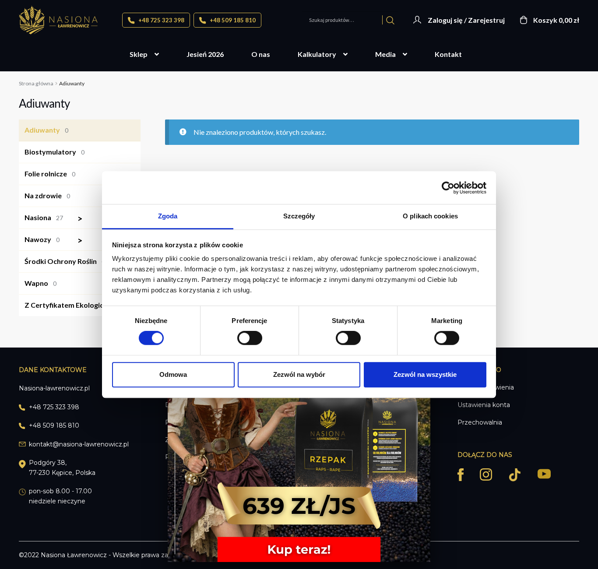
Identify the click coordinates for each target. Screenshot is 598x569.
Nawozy (53, 240)
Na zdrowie (47, 195)
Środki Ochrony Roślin (65, 261)
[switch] (249, 338)
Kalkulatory (317, 54)
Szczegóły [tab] (299, 216)
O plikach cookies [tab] (430, 216)
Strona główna (36, 83)
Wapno (40, 283)
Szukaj (390, 20)
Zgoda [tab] (168, 216)
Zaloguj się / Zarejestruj (466, 20)
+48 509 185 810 (232, 20)
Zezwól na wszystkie (425, 374)
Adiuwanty (46, 130)
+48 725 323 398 (160, 20)
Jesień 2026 (205, 54)
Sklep (139, 54)
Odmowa (173, 374)
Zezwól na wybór (299, 374)
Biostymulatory (54, 152)
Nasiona (53, 218)
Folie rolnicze (50, 173)
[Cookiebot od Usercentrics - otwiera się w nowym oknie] (448, 187)
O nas (260, 54)
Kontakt (448, 54)
